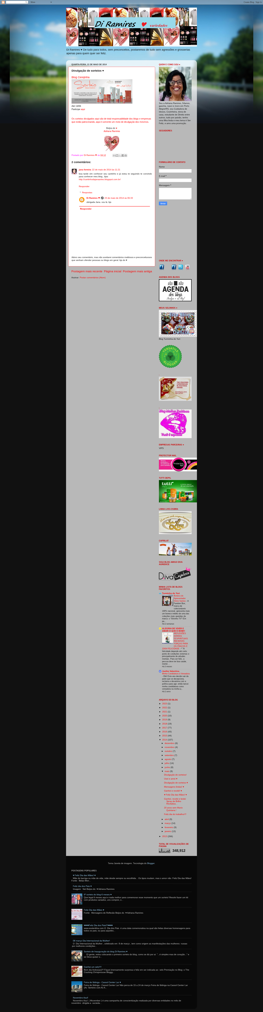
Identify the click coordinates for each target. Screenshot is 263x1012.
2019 (165, 720)
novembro (170, 747)
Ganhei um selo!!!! (93, 967)
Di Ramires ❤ (93, 198)
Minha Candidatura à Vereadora (176, 673)
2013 (165, 836)
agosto (168, 759)
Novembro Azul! (80, 998)
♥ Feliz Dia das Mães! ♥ (175, 795)
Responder (84, 186)
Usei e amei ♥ (170, 779)
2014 (165, 740)
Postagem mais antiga (137, 271)
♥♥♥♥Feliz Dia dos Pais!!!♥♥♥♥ (98, 925)
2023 (165, 704)
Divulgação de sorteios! (175, 775)
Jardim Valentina (170, 671)
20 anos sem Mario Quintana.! (173, 809)
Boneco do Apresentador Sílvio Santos (180, 598)
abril (167, 819)
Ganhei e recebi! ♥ (173, 791)
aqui (83, 109)
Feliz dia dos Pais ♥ (82, 886)
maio (167, 771)
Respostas (87, 192)
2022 (165, 707)
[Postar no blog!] (117, 155)
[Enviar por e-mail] (114, 155)
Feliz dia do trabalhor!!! (175, 814)
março (168, 823)
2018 (165, 724)
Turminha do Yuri (171, 593)
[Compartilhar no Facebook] (122, 155)
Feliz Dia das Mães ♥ (94, 910)
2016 (165, 732)
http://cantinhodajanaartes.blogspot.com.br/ (100, 179)
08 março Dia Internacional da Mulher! (91, 941)
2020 (165, 716)
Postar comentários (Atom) (93, 277)
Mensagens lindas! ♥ (174, 787)
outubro (169, 751)
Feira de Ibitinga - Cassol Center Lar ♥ (102, 982)
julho (167, 763)
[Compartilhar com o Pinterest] (125, 155)
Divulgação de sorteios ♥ (176, 783)
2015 (165, 736)
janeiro (168, 831)
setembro (169, 755)
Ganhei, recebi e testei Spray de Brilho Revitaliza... (175, 801)
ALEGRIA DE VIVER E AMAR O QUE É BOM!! (173, 629)
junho (168, 767)
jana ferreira (85, 170)
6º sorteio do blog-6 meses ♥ (98, 894)
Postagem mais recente (86, 271)
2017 (165, 728)
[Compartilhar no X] (119, 155)
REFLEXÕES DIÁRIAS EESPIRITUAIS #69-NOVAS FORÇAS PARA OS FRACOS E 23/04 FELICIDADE (175, 641)
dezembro (170, 743)
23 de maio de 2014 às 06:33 (119, 198)
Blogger (150, 863)
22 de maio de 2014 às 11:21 (106, 170)
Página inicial (112, 271)
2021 (165, 712)
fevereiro (169, 827)
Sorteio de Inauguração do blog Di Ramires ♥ (105, 951)
